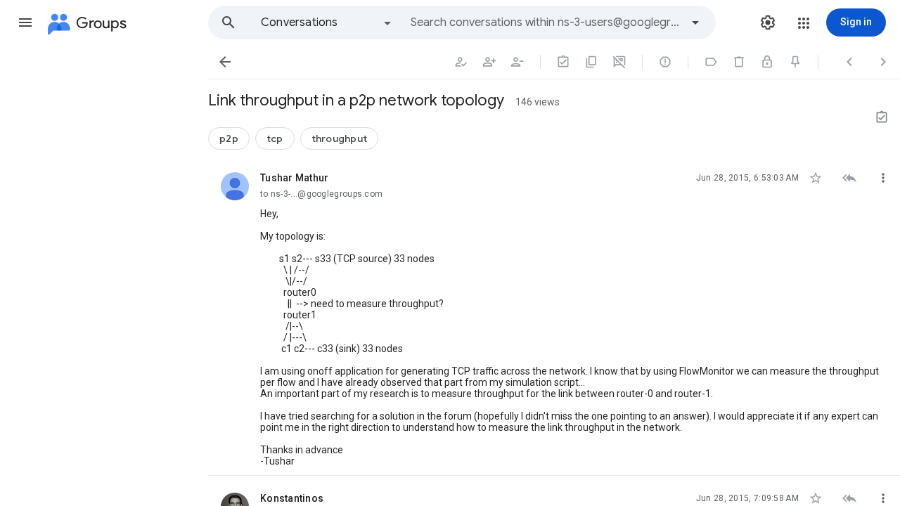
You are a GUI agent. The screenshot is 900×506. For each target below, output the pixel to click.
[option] (327, 22)
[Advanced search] (695, 22)
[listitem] (554, 315)
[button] (25, 22)
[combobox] (545, 22)
